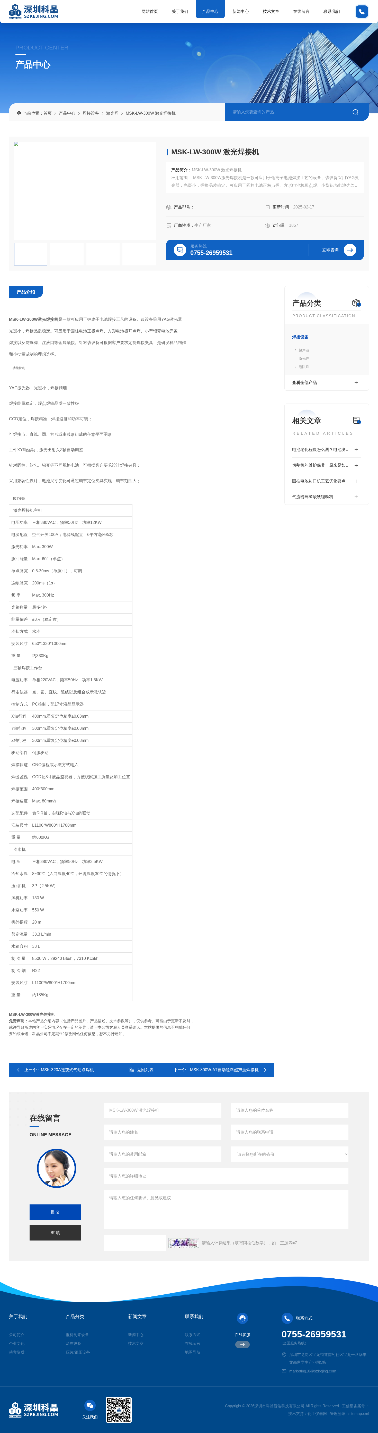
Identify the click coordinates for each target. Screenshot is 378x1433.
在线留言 (301, 11)
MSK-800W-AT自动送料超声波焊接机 (224, 1070)
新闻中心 (240, 11)
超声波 (304, 350)
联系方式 (192, 1335)
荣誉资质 (16, 1352)
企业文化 (16, 1343)
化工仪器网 (317, 1413)
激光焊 (112, 113)
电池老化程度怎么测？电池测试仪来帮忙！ (326, 449)
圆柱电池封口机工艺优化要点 (319, 481)
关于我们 (180, 11)
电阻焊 (304, 367)
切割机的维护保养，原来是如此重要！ (326, 465)
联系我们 (331, 11)
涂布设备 (73, 1343)
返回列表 (145, 1070)
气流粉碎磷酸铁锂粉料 (312, 497)
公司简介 (16, 1335)
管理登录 (337, 1413)
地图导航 (192, 1352)
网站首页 (149, 11)
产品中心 (210, 11)
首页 (47, 113)
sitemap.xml (358, 1413)
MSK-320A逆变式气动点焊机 (67, 1070)
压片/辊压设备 (78, 1352)
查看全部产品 (304, 382)
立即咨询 (330, 250)
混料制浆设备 (77, 1335)
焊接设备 (91, 113)
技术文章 (271, 11)
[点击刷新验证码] (183, 1243)
